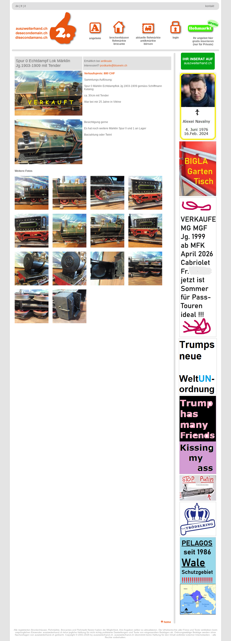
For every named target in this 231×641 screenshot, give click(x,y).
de (17, 6)
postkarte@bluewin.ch (113, 65)
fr (21, 6)
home (168, 622)
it (25, 6)
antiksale (106, 61)
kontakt (209, 6)
